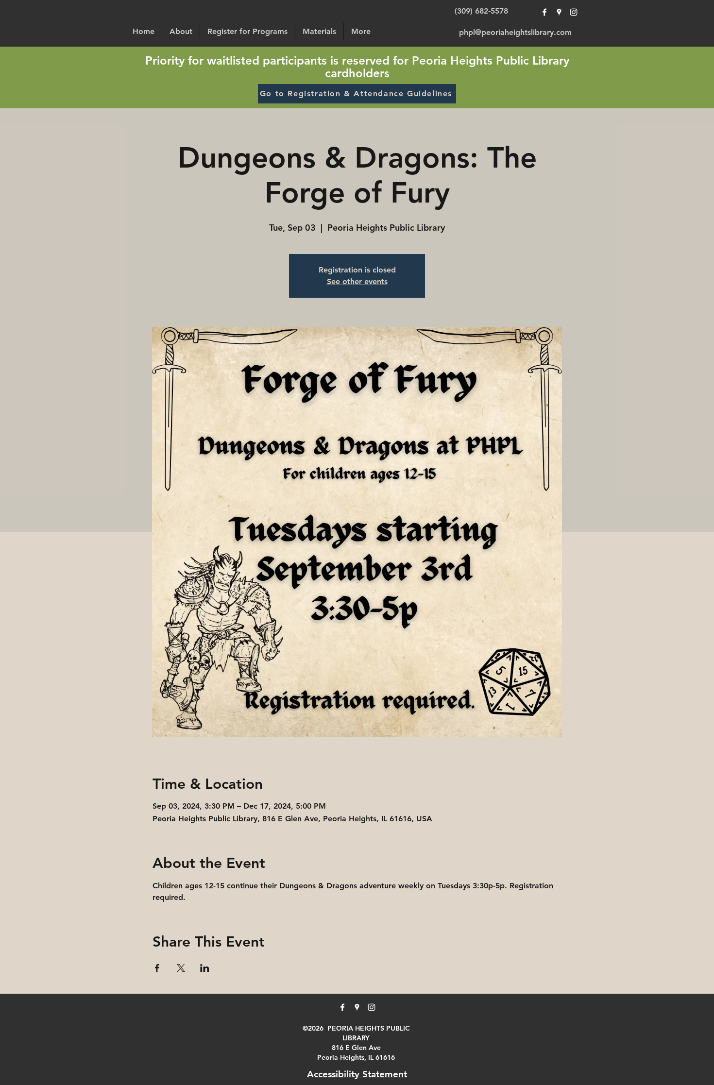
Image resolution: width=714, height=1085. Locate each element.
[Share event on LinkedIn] (204, 968)
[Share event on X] (181, 968)
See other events (357, 281)
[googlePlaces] (559, 12)
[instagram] (573, 12)
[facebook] (544, 12)
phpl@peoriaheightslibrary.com (515, 32)
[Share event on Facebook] (157, 968)
